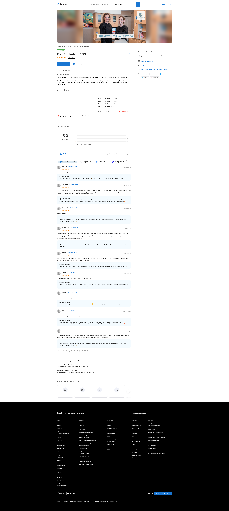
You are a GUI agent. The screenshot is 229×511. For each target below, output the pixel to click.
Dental (109, 425)
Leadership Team (136, 425)
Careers (134, 444)
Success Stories (136, 447)
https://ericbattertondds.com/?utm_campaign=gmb (155, 70)
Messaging (60, 457)
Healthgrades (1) (119, 162)
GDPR (84, 501)
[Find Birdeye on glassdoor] (152, 493)
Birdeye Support (152, 448)
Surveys (59, 460)
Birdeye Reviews (136, 449)
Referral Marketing (84, 445)
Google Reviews (83, 451)
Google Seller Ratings (63, 433)
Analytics (59, 477)
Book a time (135, 431)
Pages (58, 431)
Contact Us (135, 458)
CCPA (92, 501)
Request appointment (82, 64)
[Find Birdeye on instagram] (145, 493)
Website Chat (83, 448)
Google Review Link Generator (156, 437)
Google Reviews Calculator (155, 432)
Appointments (61, 445)
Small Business (83, 423)
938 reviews (71, 57)
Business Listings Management (87, 459)
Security (79, 501)
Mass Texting (60, 448)
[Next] (128, 391)
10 (85, 351)
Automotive (110, 423)
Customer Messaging (85, 443)
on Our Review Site (72, 166)
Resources (134, 433)
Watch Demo (135, 428)
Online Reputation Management (88, 440)
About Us (134, 423)
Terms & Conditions (62, 501)
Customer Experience (85, 461)
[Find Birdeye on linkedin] (142, 493)
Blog (133, 436)
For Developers (152, 445)
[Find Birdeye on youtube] (149, 493)
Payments (60, 451)
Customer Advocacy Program (156, 453)
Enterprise (82, 425)
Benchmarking (61, 465)
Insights (59, 463)
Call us (143, 66)
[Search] (138, 4)
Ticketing (59, 468)
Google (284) (86, 162)
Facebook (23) (102, 162)
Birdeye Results (136, 452)
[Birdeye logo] (62, 4)
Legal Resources (136, 455)
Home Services (111, 433)
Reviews (59, 425)
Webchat (59, 440)
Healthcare (110, 431)
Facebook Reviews (84, 456)
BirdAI (58, 475)
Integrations (60, 480)
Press (133, 439)
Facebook (154, 74)
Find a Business (152, 443)
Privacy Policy (72, 501)
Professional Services (154, 425)
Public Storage (111, 441)
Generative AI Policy (100, 501)
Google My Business (84, 453)
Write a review (166, 4)
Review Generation (84, 437)
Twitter (163, 74)
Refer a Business (152, 451)
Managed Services (153, 423)
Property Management (113, 439)
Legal (108, 436)
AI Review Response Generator (156, 435)
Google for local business (86, 432)
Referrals (59, 428)
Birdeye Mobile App (62, 485)
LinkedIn (146, 77)
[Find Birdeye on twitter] (139, 493)
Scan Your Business (153, 440)
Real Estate (110, 444)
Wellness (109, 449)
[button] (88, 351)
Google (146, 74)
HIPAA (88, 501)
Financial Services (112, 428)
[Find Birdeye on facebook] (136, 493)
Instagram (155, 77)
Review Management (85, 435)
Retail (109, 447)
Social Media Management (86, 464)
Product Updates (136, 441)
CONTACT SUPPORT (163, 493)
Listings (59, 423)
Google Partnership (62, 483)
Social (58, 443)
